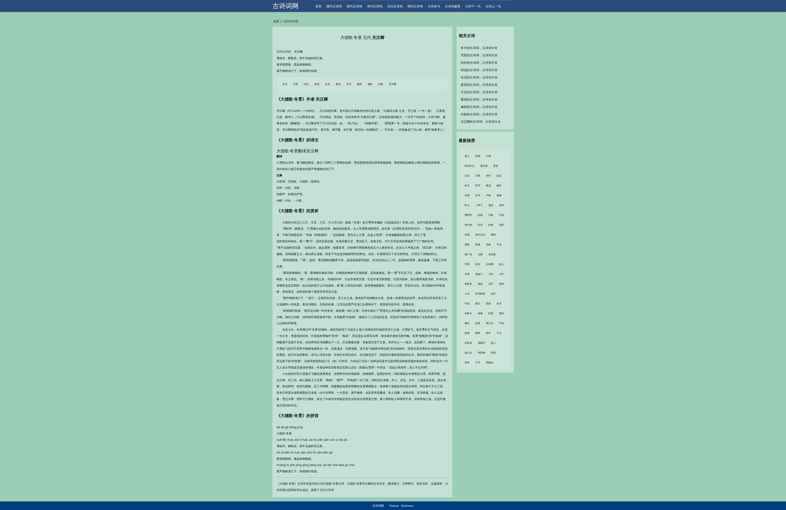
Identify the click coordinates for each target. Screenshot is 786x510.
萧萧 (477, 333)
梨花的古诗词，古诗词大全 (479, 84)
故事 (467, 333)
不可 (477, 362)
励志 (499, 175)
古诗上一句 (493, 6)
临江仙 (468, 352)
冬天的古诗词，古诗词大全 (479, 48)
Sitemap (394, 505)
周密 (501, 224)
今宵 (490, 274)
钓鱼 (380, 84)
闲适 (316, 84)
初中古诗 (480, 234)
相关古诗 (467, 35)
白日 (467, 175)
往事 (467, 195)
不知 (501, 323)
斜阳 (477, 156)
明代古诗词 (415, 6)
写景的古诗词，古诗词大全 (479, 55)
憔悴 (501, 313)
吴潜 (467, 274)
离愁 (493, 234)
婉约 (499, 185)
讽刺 (467, 244)
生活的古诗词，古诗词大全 (479, 77)
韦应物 (481, 352)
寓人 (467, 156)
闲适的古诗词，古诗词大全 (479, 70)
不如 (501, 215)
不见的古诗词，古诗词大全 (479, 92)
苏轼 (493, 352)
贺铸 (501, 283)
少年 (501, 274)
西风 (480, 283)
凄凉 (490, 205)
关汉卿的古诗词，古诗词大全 (481, 121)
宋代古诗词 (374, 6)
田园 (488, 303)
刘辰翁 (468, 342)
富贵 (495, 165)
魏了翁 (468, 254)
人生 (467, 293)
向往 (306, 84)
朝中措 (468, 224)
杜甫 (480, 215)
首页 (318, 6)
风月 (499, 303)
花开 (490, 283)
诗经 (488, 175)
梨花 (338, 84)
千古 (499, 333)
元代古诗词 (395, 6)
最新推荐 (467, 140)
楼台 (467, 323)
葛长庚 (484, 165)
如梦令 (468, 313)
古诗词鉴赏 (452, 6)
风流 (477, 323)
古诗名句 (434, 6)
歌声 (488, 333)
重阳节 (468, 215)
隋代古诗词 (334, 6)
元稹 (480, 254)
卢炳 (488, 195)
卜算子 (479, 205)
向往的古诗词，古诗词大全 (479, 62)
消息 (488, 244)
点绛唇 (489, 264)
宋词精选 (480, 293)
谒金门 (479, 274)
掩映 (370, 84)
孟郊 (501, 205)
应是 (490, 313)
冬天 (284, 84)
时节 (477, 185)
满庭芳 (481, 342)
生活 (327, 84)
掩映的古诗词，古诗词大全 (479, 107)
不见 (348, 84)
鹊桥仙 (489, 362)
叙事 (480, 313)
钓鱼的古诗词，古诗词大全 (479, 114)
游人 (501, 264)
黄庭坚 (468, 283)
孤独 (499, 195)
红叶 (493, 293)
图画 (359, 84)
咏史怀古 (469, 165)
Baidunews (407, 505)
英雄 (477, 244)
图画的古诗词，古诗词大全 (479, 99)
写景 (295, 84)
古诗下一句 (473, 6)
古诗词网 (285, 6)
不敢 (490, 215)
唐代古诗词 (354, 6)
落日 (477, 303)
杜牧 (490, 224)
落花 (488, 185)
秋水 (467, 185)
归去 (480, 224)
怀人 (467, 205)
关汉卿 (378, 37)
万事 (477, 175)
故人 (493, 342)
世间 (467, 362)
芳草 (467, 264)
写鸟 (467, 303)
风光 (477, 264)
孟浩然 (492, 254)
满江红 (489, 323)
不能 (488, 156)
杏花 (467, 234)
